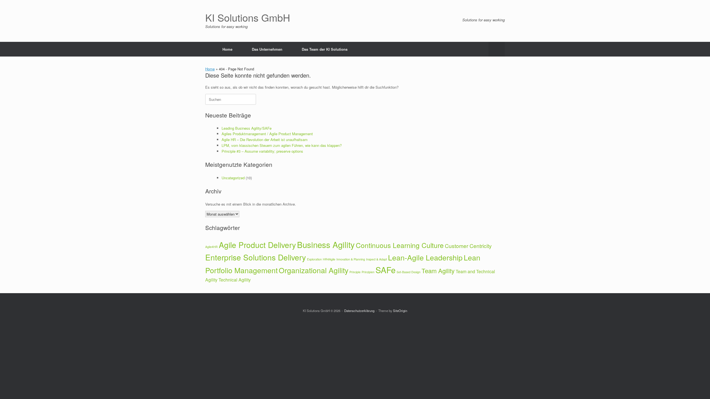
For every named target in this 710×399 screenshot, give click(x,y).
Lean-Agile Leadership (425, 257)
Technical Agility (235, 280)
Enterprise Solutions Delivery (255, 257)
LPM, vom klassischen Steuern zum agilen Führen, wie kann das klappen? (282, 145)
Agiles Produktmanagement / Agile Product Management (267, 133)
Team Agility (438, 270)
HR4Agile (329, 259)
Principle (355, 272)
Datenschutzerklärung (359, 310)
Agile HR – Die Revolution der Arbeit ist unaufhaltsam (265, 139)
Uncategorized (233, 177)
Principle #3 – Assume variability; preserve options (262, 151)
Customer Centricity (468, 245)
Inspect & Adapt (376, 259)
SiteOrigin (400, 310)
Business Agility (326, 244)
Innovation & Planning (350, 259)
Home (227, 49)
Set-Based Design (408, 272)
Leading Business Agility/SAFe (247, 128)
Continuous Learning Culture (400, 245)
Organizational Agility (313, 270)
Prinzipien (368, 272)
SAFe (385, 269)
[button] (496, 49)
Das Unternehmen (267, 49)
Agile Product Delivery (257, 244)
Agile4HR (211, 247)
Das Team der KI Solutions (325, 49)
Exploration (314, 259)
